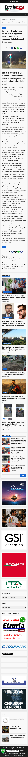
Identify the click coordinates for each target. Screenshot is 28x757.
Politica (4, 27)
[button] (2, 14)
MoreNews (13, 755)
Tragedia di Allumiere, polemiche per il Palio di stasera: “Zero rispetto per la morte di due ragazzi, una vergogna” (6, 450)
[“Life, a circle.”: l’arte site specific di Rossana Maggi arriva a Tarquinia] (5, 720)
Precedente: (13, 258)
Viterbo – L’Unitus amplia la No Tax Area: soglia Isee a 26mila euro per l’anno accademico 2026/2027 (17, 736)
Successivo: (13, 266)
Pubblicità (16, 750)
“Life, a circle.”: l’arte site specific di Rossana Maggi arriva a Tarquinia (18, 719)
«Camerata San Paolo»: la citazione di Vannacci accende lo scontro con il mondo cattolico (13, 398)
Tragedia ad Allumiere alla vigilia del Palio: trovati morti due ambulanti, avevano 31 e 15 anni (6, 468)
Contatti (22, 750)
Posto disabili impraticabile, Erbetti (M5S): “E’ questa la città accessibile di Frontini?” (13, 374)
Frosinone (5, 292)
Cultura (4, 714)
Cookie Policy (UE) (8, 750)
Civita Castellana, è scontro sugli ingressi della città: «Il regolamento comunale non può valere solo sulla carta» (13, 349)
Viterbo (5, 343)
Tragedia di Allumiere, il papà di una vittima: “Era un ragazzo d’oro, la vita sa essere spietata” (6, 459)
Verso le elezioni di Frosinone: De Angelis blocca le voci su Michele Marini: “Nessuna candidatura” (13, 297)
